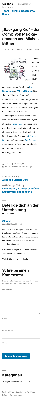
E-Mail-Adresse (8, 331)
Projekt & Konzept (25, 167)
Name (4, 318)
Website (5, 343)
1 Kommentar (34, 49)
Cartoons (14, 167)
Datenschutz (7, 395)
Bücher (6, 14)
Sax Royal (8, 3)
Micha (7, 49)
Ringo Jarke (17, 123)
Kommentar (7, 290)
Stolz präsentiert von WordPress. (22, 392)
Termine (15, 10)
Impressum (18, 395)
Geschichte (28, 10)
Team (5, 10)
